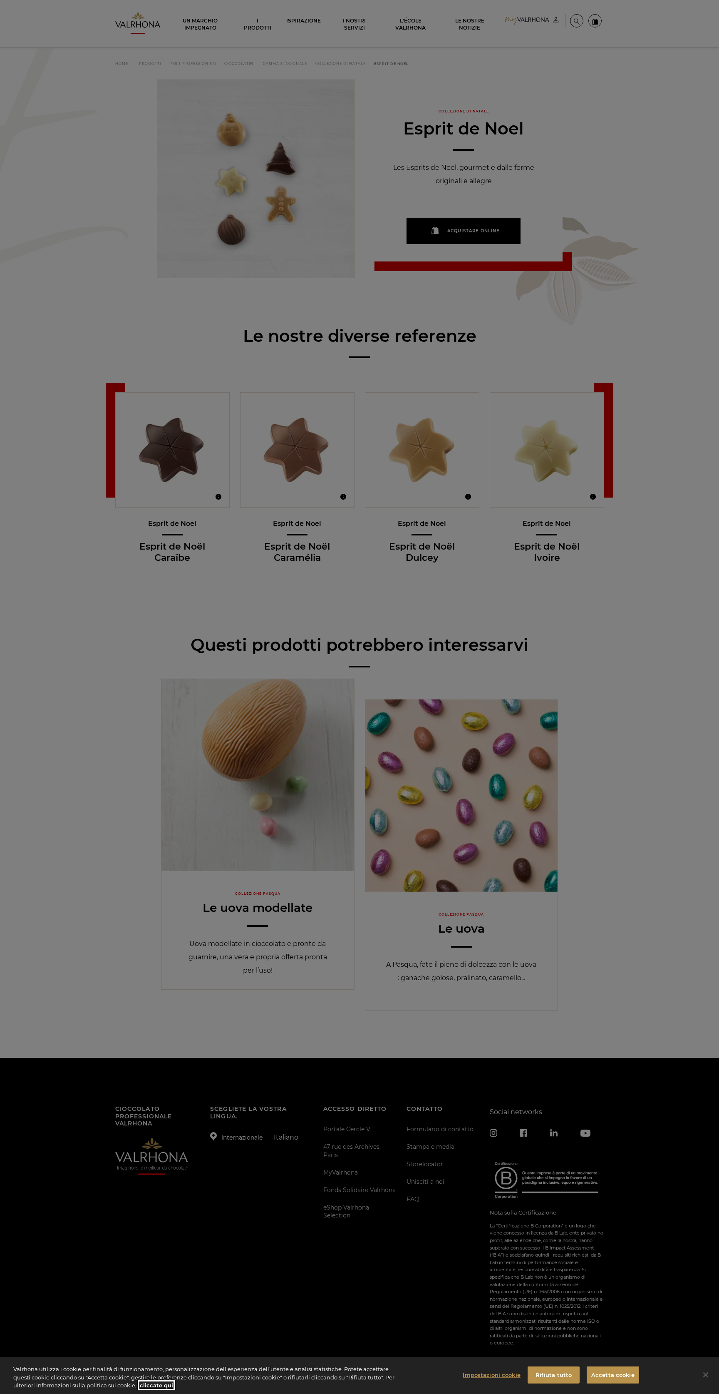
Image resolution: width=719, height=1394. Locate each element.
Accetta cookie (613, 1374)
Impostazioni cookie (491, 1374)
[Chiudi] (706, 1375)
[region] (359, 1375)
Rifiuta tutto (554, 1374)
